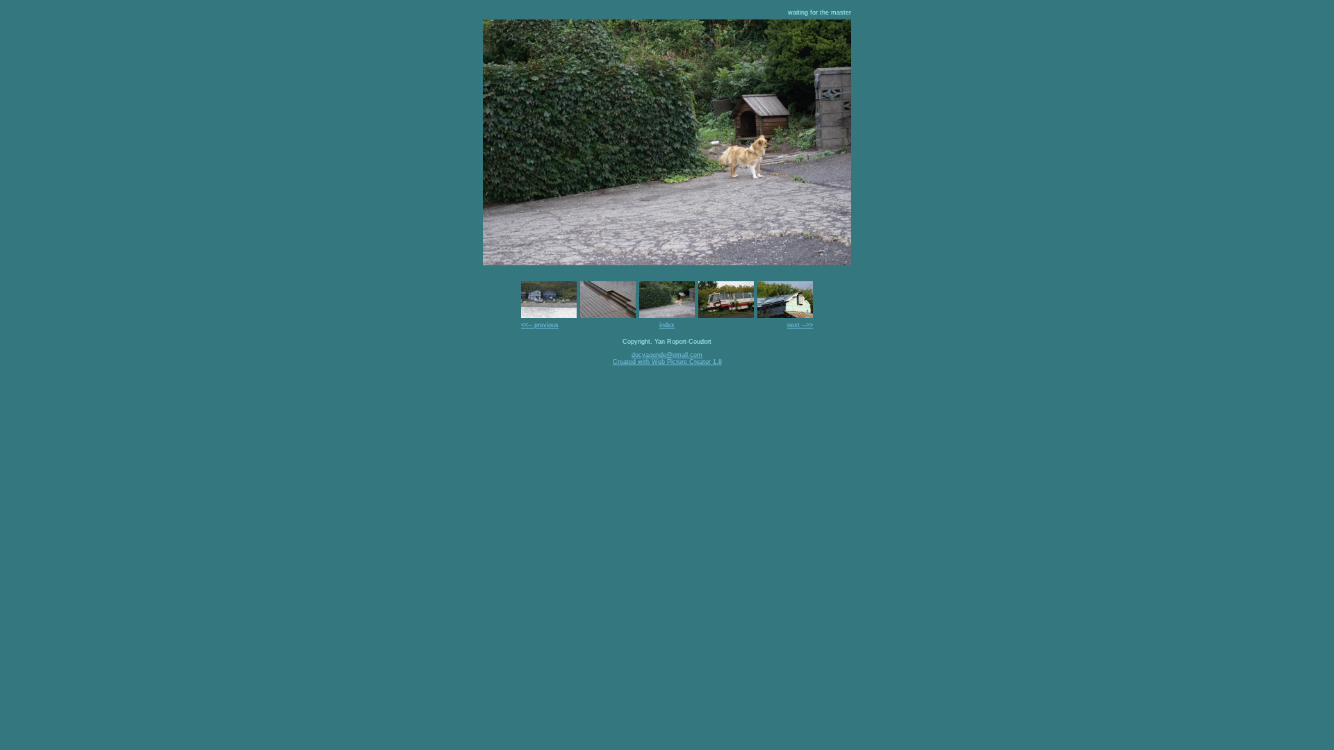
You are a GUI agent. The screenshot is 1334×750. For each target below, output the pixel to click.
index (667, 325)
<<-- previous (540, 325)
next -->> (800, 325)
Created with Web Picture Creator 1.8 (667, 361)
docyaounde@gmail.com (667, 354)
